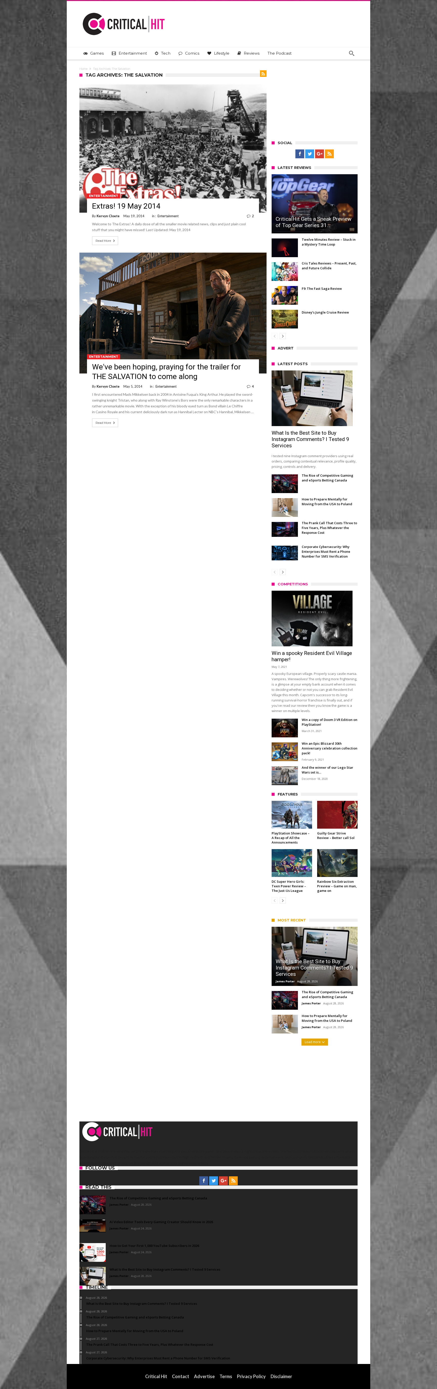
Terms (226, 1376)
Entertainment (103, 196)
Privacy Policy (251, 1376)
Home (83, 69)
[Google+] (319, 154)
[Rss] (329, 154)
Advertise (204, 1376)
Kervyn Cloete (108, 216)
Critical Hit (156, 1376)
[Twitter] (309, 154)
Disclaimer (281, 1376)
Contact (180, 1376)
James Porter (285, 981)
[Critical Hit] (123, 8)
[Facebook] (299, 154)
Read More (103, 240)
